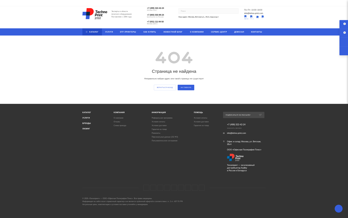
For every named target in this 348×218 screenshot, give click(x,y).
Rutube (181, 188)
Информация (159, 112)
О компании (118, 118)
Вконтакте (146, 188)
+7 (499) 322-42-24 (236, 125)
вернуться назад (165, 87)
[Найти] (235, 11)
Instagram (160, 188)
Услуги (86, 118)
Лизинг (86, 129)
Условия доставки (159, 125)
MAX (188, 188)
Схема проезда (120, 125)
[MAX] (258, 17)
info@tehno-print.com (253, 13)
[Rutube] (263, 17)
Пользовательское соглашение (164, 141)
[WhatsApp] (252, 17)
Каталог (86, 112)
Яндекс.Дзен (202, 188)
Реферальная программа (162, 118)
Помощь (198, 112)
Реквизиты (156, 133)
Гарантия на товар (159, 129)
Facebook (153, 188)
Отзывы (117, 122)
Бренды (86, 123)
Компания (119, 112)
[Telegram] (246, 17)
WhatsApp (195, 188)
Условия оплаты (158, 122)
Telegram (167, 188)
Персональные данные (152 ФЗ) (165, 137)
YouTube (174, 188)
